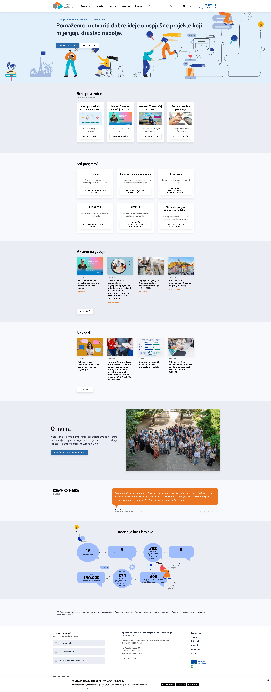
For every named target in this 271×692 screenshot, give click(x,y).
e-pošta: (132, 653)
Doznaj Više (90, 136)
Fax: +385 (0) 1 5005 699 (131, 650)
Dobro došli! (68, 45)
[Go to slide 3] (208, 512)
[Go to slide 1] (200, 512)
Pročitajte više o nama (69, 452)
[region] (135, 684)
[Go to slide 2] (204, 512)
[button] (86, 6)
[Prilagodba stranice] (183, 6)
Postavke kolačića (168, 684)
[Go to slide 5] (217, 512)
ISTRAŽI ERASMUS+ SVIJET (95, 191)
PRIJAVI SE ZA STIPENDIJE (176, 226)
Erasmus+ (89, 45)
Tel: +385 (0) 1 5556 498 (131, 648)
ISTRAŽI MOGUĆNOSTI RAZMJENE (135, 224)
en (191, 6)
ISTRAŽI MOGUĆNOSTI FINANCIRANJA (176, 190)
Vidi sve (85, 311)
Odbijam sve (181, 684)
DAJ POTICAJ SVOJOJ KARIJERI (95, 226)
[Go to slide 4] (212, 512)
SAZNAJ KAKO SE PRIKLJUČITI (135, 191)
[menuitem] (100, 6)
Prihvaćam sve (193, 684)
